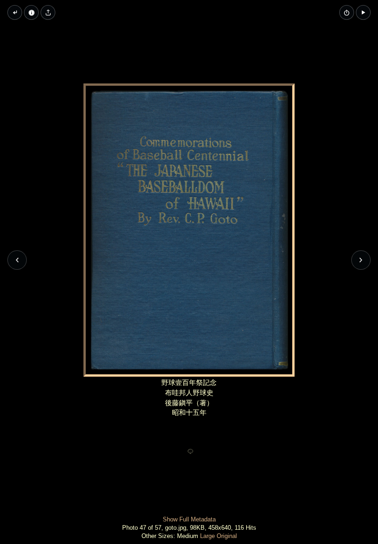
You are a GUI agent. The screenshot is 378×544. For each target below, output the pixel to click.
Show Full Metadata (189, 519)
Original (227, 535)
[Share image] (48, 12)
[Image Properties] (31, 12)
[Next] (361, 260)
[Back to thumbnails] (14, 12)
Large (207, 535)
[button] (363, 12)
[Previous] (17, 260)
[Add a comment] (190, 452)
